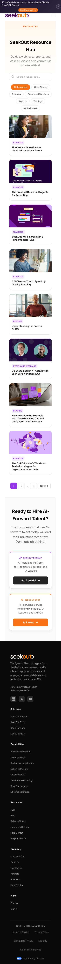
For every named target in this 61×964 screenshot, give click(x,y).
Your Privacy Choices (33, 958)
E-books (16, 94)
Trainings (38, 101)
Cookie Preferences (30, 949)
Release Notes (17, 821)
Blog (12, 815)
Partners (14, 873)
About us (15, 879)
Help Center (16, 832)
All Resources (20, 87)
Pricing (14, 903)
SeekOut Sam (17, 727)
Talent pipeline (17, 757)
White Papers (30, 108)
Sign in (13, 908)
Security (42, 940)
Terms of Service (20, 932)
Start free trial (26, 10)
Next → (44, 485)
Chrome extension (20, 791)
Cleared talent (17, 774)
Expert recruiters (19, 768)
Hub (12, 809)
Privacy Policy (41, 932)
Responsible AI (18, 838)
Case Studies (40, 87)
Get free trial (28, 580)
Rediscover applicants (22, 763)
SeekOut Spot (17, 722)
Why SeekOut (17, 856)
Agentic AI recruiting (20, 751)
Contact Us (16, 868)
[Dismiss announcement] (58, 6)
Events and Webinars (38, 94)
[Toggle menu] (53, 15)
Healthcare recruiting (21, 780)
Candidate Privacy (23, 940)
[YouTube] (30, 699)
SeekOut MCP (17, 733)
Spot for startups (19, 786)
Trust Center (16, 885)
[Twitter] (22, 699)
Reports (23, 101)
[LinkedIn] (13, 699)
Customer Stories (19, 827)
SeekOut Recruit (18, 716)
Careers (14, 862)
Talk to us (28, 622)
